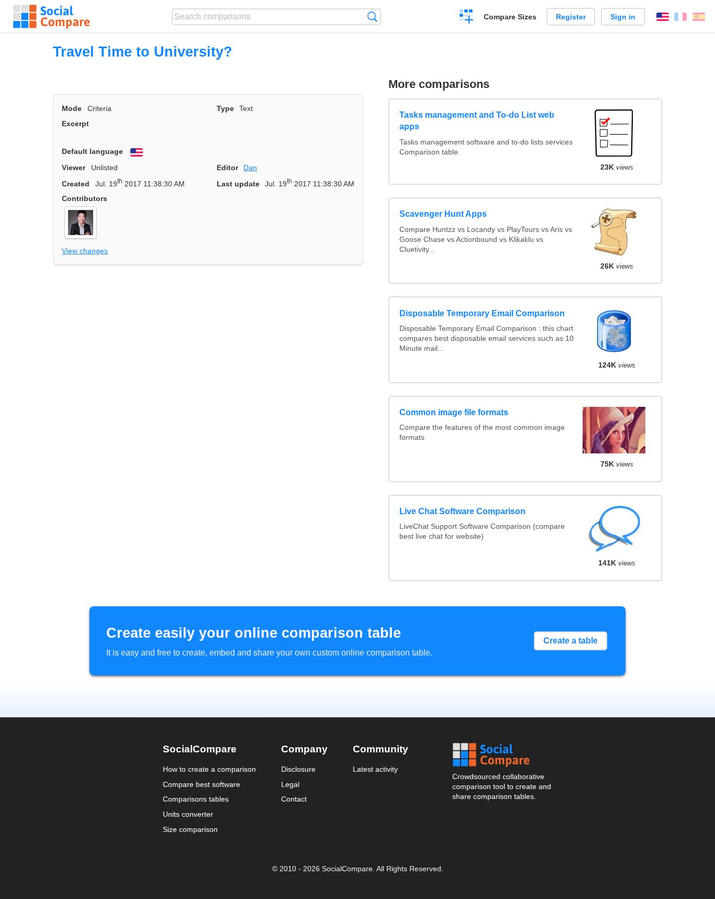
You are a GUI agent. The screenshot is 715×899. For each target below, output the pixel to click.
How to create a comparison (209, 769)
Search (372, 16)
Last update (238, 184)
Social (502, 755)
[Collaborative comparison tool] (51, 17)
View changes (85, 251)
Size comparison (190, 829)
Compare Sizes (510, 17)
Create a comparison (467, 18)
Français (680, 17)
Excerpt (75, 123)
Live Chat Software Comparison (462, 511)
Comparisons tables (196, 799)
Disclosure (298, 769)
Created (76, 184)
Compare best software (201, 784)
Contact (294, 799)
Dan (250, 167)
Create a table (570, 640)
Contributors (84, 198)
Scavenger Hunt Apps (443, 213)
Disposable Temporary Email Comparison (482, 313)
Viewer (73, 167)
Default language (92, 151)
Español (698, 17)
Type (225, 108)
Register (571, 17)
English (662, 17)
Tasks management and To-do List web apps (476, 120)
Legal (290, 784)
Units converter (188, 814)
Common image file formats (453, 412)
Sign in (622, 17)
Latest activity (375, 769)
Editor (227, 167)
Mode (72, 108)
